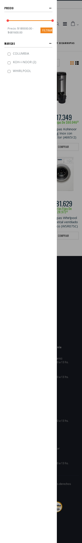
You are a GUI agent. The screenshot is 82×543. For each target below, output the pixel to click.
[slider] (8, 20)
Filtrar (47, 30)
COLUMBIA (21, 53)
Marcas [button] (9, 43)
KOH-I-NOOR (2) (24, 62)
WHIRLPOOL (22, 71)
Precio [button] (9, 8)
